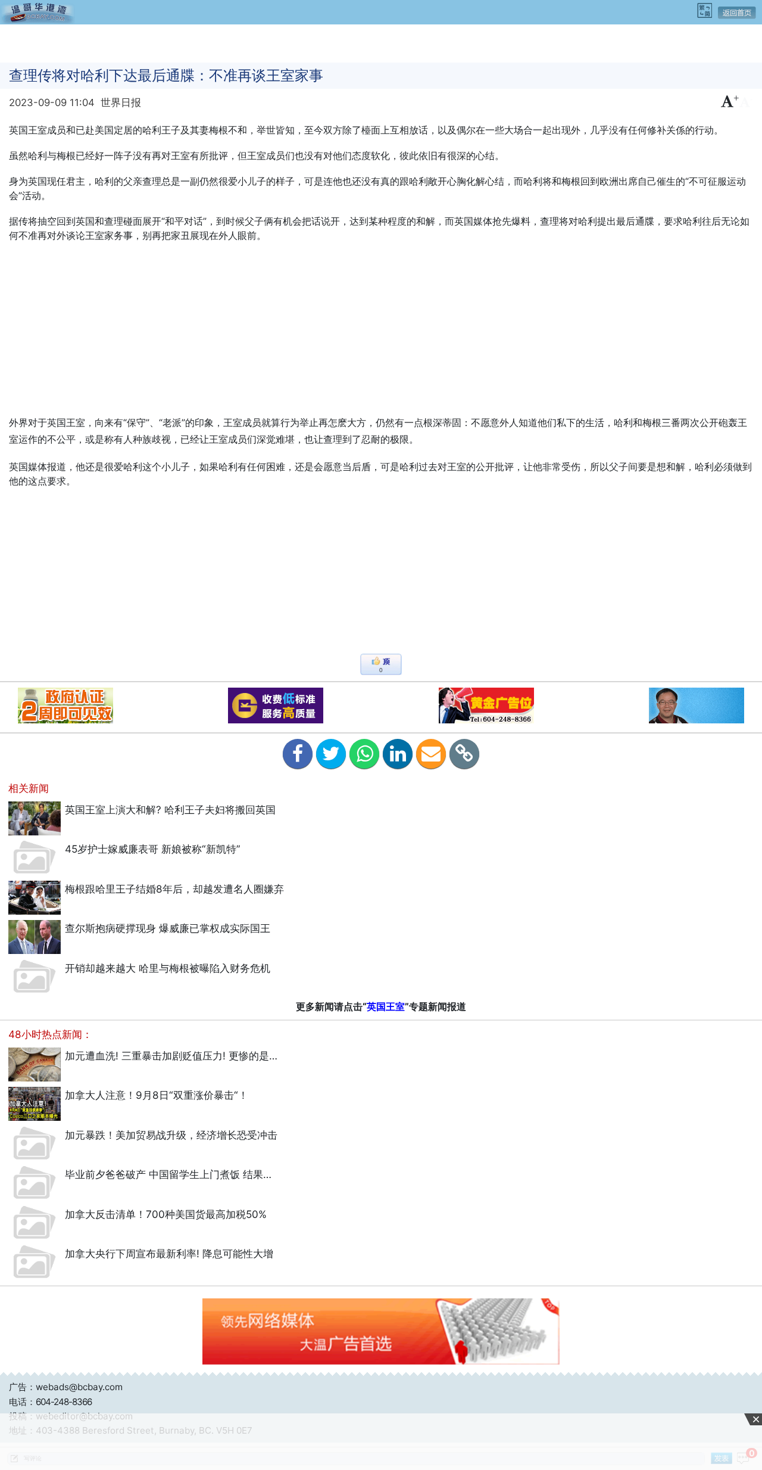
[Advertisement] (381, 42)
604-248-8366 (64, 1401)
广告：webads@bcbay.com (66, 1387)
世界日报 (121, 102)
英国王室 (386, 1006)
